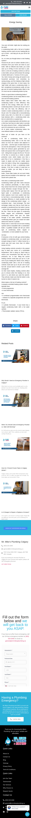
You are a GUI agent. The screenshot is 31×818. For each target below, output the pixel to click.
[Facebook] (24, 2)
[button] (29, 7)
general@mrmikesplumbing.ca (15, 641)
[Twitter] (27, 2)
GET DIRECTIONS (6, 564)
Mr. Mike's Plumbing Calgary (15, 542)
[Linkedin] (30, 2)
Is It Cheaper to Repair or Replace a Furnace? (15, 512)
